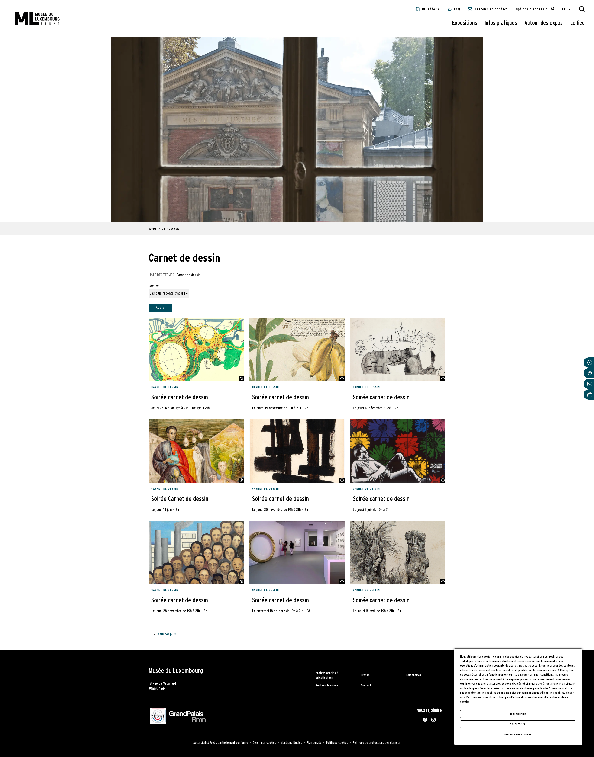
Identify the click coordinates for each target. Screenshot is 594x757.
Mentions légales (291, 742)
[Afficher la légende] (241, 378)
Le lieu (577, 23)
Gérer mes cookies (264, 742)
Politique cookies (337, 742)
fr (564, 9)
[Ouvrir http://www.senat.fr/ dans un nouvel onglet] (158, 717)
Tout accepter (518, 714)
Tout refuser (517, 724)
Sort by (153, 286)
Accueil (152, 228)
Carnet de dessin (164, 387)
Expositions (464, 23)
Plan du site (314, 742)
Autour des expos (543, 23)
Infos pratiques (500, 23)
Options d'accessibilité (535, 9)
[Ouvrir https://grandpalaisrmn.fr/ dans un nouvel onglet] (187, 717)
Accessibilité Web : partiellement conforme (220, 742)
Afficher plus (167, 634)
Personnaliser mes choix (517, 734)
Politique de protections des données (377, 742)
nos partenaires (533, 656)
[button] (582, 9)
